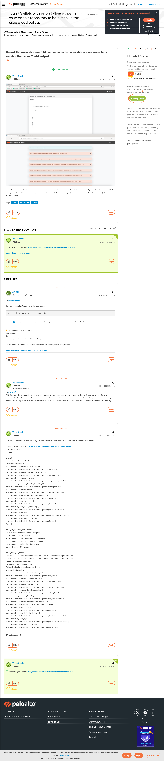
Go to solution (62, 69)
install (15, 202)
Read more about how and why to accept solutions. (27, 350)
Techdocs (94, 737)
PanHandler (24, 202)
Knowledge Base (98, 731)
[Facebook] (145, 720)
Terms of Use (54, 721)
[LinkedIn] (153, 712)
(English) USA (118, 4)
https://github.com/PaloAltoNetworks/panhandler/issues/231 (51, 247)
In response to (22, 388)
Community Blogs (98, 716)
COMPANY (10, 711)
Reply (111, 212)
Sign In (140, 4)
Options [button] (113, 76)
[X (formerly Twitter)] (137, 712)
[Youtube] (145, 712)
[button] (127, 755)
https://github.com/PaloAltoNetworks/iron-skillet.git (50, 446)
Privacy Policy (64, 755)
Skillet (34, 202)
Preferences (153, 755)
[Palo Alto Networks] (25, 704)
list (14, 322)
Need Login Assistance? (149, 30)
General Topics (41, 32)
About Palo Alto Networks (17, 716)
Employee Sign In (153, 4)
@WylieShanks (14, 300)
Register (130, 4)
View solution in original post (18, 253)
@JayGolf (12, 392)
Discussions (26, 32)
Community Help (98, 721)
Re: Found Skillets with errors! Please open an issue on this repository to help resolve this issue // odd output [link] (51, 35)
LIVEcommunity (11, 32)
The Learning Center (100, 726)
